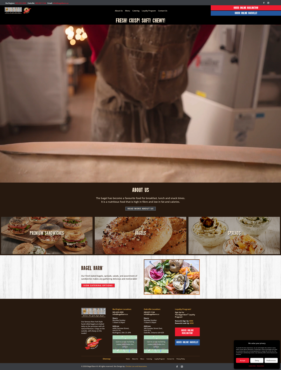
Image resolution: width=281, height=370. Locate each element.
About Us (119, 11)
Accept (242, 360)
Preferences (271, 360)
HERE (191, 321)
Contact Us (162, 11)
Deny (257, 360)
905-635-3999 (20, 3)
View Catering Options (98, 285)
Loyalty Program (149, 11)
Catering (135, 11)
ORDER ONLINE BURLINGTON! (246, 8)
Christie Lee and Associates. (136, 366)
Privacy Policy (260, 365)
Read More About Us (141, 208)
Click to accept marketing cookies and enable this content (125, 344)
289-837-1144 (40, 3)
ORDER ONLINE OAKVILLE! (246, 13)
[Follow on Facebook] (264, 3)
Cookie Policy (252, 365)
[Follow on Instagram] (268, 3)
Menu (127, 11)
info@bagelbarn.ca (60, 3)
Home (128, 359)
